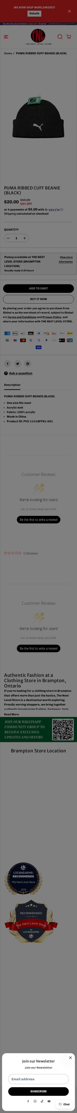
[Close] (70, 1057)
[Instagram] (35, 1101)
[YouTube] (49, 1101)
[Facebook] (28, 1101)
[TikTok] (42, 1101)
